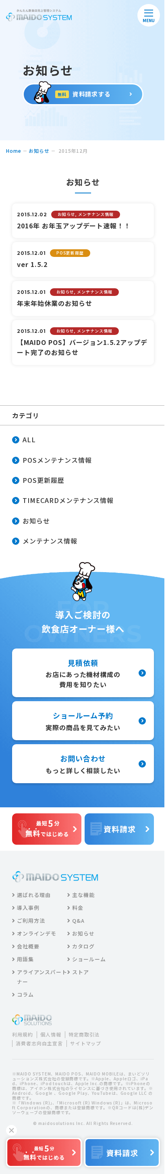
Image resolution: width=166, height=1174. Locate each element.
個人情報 (50, 1034)
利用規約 (22, 1034)
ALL (29, 439)
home (13, 150)
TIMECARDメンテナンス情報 (68, 500)
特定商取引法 (84, 1034)
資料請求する (84, 94)
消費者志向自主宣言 (39, 1043)
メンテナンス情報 (50, 541)
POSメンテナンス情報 (57, 460)
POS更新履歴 (43, 480)
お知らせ (39, 150)
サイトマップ (86, 1043)
